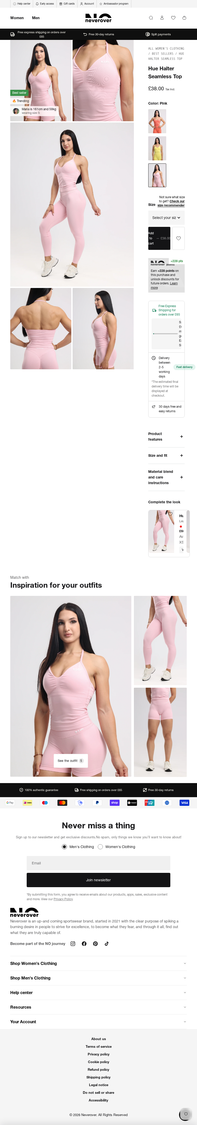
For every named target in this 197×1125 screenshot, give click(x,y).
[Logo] (98, 18)
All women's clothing (166, 48)
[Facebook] (84, 943)
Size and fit (157, 455)
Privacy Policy (63, 899)
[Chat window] (178, 238)
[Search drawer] (150, 18)
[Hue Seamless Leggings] (161, 531)
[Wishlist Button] (173, 18)
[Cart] (184, 18)
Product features (155, 436)
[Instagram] (72, 943)
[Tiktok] (106, 943)
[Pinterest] (95, 943)
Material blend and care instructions (160, 477)
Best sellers (163, 53)
